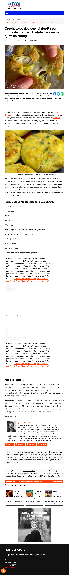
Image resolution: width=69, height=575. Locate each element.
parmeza (43, 444)
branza (10, 444)
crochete (20, 444)
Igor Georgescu (11, 41)
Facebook (58, 482)
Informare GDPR (10, 565)
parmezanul (50, 387)
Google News (28, 482)
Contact (7, 560)
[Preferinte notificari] (3, 570)
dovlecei (31, 444)
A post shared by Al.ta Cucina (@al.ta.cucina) (29, 372)
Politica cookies (10, 562)
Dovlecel (56, 118)
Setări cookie (10, 567)
